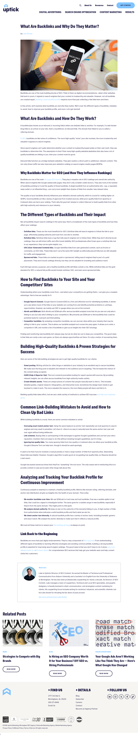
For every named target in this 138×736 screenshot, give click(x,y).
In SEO (23, 138)
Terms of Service (29, 728)
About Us (88, 5)
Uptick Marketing (11, 8)
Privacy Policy (7, 728)
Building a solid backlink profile (47, 99)
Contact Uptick (43, 550)
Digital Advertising (50, 12)
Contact (110, 5)
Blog (77, 696)
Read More (11, 669)
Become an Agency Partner (87, 709)
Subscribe (80, 699)
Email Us (51, 706)
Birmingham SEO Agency (27, 725)
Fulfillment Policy (18, 728)
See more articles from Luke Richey (53, 597)
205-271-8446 (53, 702)
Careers (79, 702)
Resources (99, 5)
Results (129, 12)
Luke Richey (27, 34)
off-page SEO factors (52, 179)
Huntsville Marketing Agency (45, 725)
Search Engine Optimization (80, 12)
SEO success (89, 541)
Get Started (126, 5)
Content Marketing (111, 12)
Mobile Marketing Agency (64, 725)
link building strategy (61, 525)
